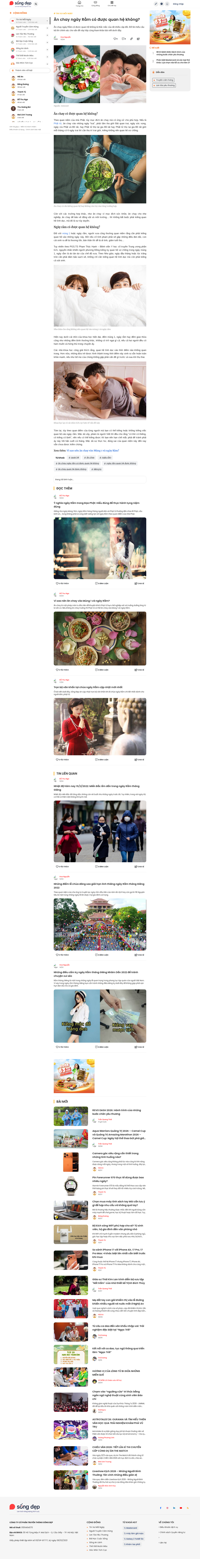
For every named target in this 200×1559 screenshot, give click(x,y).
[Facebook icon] (160, 1508)
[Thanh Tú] (94, 1193)
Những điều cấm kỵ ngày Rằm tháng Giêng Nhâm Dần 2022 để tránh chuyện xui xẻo (96, 974)
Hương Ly (102, 1410)
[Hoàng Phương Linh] (94, 1439)
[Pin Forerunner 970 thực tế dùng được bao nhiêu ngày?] (71, 1186)
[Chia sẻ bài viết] (156, 3)
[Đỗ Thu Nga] (56, 497)
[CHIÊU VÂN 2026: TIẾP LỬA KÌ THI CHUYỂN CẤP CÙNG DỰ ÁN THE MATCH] (71, 1456)
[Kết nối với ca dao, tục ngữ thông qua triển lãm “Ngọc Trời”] (71, 1354)
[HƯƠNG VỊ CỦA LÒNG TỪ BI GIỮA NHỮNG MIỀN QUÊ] (71, 1377)
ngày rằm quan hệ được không (121, 463)
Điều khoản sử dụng (17, 129)
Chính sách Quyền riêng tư (172, 1532)
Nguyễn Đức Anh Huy (107, 1486)
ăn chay (90, 457)
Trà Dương (102, 1335)
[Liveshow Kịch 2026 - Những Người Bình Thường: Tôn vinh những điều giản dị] (71, 1480)
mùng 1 (66, 233)
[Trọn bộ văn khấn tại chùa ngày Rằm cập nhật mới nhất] (100, 726)
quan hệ (75, 457)
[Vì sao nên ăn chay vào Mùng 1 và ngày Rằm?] (100, 638)
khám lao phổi (133, 1544)
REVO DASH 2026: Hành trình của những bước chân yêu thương (116, 1112)
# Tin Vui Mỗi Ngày (63, 13)
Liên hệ (163, 1542)
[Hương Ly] (94, 1411)
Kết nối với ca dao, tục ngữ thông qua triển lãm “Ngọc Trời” (118, 1350)
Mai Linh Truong (104, 1461)
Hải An (101, 1168)
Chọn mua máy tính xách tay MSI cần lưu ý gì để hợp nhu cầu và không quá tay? (118, 1203)
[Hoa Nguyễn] (56, 878)
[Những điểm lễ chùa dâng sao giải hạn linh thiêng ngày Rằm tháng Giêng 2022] (100, 924)
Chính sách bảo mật (33, 129)
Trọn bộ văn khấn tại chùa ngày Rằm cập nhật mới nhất (88, 687)
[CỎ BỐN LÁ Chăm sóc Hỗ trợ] (94, 1381)
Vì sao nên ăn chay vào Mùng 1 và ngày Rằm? (93, 450)
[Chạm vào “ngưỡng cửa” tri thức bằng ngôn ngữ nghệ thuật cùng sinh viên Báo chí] (71, 1402)
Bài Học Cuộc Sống (98, 1538)
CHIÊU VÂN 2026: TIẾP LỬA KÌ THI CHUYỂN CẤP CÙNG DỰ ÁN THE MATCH (116, 1449)
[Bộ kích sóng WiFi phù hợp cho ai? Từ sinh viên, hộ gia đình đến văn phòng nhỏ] (71, 1234)
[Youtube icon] (181, 1508)
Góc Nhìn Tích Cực (98, 1550)
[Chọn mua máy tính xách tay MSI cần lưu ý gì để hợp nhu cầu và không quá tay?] (71, 1210)
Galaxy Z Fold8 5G (134, 1539)
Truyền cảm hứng (164, 80)
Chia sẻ (141, 583)
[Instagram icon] (167, 1508)
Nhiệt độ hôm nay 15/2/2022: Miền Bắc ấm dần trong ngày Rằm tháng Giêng (96, 788)
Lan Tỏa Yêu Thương (98, 1534)
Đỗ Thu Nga (64, 495)
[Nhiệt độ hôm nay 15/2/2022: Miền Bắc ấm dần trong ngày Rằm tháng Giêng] (100, 831)
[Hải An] (94, 1169)
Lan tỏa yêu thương (165, 85)
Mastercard (131, 1528)
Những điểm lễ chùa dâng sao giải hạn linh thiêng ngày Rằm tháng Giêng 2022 (99, 886)
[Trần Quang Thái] (94, 1120)
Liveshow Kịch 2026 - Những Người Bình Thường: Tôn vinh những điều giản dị (116, 1473)
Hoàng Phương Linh (106, 1437)
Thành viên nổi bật (23, 70)
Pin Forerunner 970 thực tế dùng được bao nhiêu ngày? (118, 1179)
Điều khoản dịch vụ (168, 1527)
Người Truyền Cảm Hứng (101, 1531)
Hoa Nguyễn (66, 37)
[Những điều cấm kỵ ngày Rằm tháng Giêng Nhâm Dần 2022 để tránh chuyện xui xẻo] (100, 1015)
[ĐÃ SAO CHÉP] (131, 39)
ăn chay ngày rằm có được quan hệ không (78, 463)
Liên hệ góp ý (14, 127)
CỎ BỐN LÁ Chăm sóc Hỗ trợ (109, 1380)
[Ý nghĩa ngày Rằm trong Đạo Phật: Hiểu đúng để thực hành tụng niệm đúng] (100, 548)
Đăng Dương (103, 1216)
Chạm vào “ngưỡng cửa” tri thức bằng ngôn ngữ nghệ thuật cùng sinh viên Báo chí (117, 1395)
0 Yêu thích (64, 583)
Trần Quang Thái (105, 1119)
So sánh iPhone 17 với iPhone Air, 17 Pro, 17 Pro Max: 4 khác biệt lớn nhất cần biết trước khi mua (118, 1253)
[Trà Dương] (94, 1336)
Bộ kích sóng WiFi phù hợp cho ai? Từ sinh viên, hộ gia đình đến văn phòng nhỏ (117, 1227)
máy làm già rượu (134, 1533)
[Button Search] (35, 4)
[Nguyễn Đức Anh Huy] (94, 1487)
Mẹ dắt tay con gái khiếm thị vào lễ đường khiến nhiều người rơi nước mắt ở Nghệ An (118, 1302)
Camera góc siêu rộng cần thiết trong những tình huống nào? (115, 1155)
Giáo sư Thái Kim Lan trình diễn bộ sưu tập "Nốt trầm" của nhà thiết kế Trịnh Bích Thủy (118, 1281)
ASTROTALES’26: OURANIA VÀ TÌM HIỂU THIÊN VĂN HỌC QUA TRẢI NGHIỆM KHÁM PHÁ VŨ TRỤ (119, 1423)
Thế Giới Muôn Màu (98, 1546)
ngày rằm (106, 457)
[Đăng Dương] (94, 1217)
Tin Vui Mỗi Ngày (96, 1527)
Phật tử (57, 123)
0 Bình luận (103, 583)
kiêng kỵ (97, 469)
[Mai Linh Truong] (94, 1463)
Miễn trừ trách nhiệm (28, 127)
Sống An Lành (95, 1542)
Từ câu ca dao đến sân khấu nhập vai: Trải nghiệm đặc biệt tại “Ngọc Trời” (118, 1328)
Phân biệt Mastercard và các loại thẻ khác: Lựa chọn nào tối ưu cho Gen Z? (173, 61)
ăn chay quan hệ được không (72, 469)
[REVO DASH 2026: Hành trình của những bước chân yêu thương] (71, 1116)
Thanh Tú (102, 1192)
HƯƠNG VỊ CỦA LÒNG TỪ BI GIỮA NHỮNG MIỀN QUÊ (116, 1373)
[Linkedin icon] (174, 1508)
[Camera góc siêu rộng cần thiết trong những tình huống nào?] (71, 1162)
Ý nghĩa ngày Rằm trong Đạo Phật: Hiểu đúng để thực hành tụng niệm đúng (96, 505)
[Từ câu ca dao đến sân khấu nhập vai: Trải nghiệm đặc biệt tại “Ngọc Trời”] (71, 1332)
